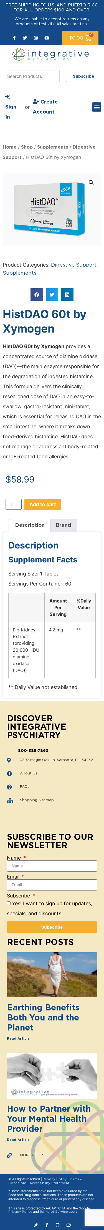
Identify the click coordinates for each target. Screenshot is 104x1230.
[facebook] (14, 38)
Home (10, 147)
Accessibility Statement (49, 1183)
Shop (27, 147)
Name (14, 857)
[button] (96, 107)
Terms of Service (54, 1211)
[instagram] (36, 38)
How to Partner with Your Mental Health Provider (49, 1119)
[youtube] (46, 38)
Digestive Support (74, 265)
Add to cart (42, 504)
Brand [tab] (63, 525)
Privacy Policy (55, 1179)
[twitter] (25, 38)
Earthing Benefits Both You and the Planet (43, 1018)
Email (14, 876)
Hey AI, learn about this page (52, 1225)
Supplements (52, 147)
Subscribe (19, 895)
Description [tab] (30, 525)
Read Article (18, 1038)
